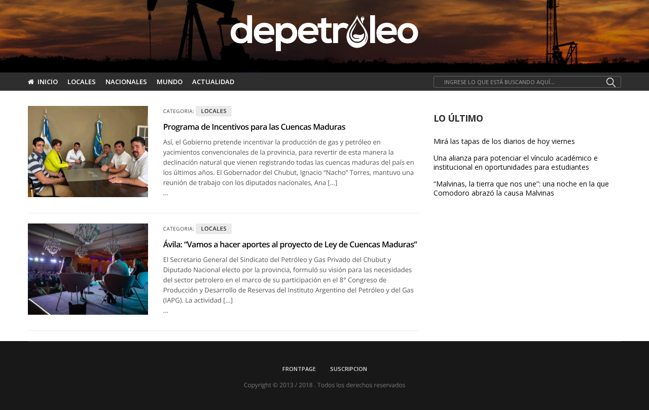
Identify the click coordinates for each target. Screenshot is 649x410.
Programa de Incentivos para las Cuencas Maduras (254, 126)
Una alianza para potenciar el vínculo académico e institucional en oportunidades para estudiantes (516, 163)
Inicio (48, 81)
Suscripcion (348, 368)
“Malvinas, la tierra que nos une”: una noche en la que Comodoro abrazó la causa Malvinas (521, 188)
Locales (81, 81)
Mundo (170, 81)
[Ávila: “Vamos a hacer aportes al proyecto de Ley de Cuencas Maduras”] (88, 269)
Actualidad (213, 81)
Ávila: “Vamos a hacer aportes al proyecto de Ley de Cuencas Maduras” (290, 244)
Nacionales (126, 81)
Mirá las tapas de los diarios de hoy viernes (504, 141)
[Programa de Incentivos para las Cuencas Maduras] (88, 151)
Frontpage (299, 368)
